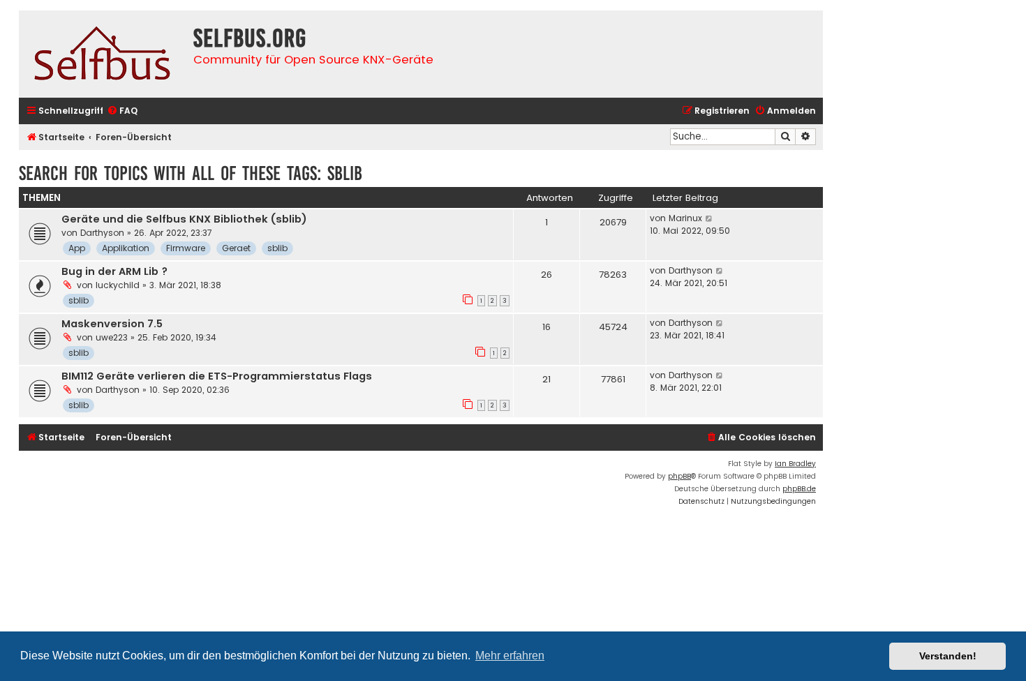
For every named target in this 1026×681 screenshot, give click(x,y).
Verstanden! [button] (947, 655)
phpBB (679, 476)
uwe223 (112, 337)
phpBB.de (799, 489)
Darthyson (102, 233)
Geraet (236, 248)
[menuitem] (122, 111)
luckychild (118, 285)
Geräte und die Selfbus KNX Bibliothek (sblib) (184, 219)
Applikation (125, 248)
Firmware (185, 248)
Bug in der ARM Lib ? (114, 271)
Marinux (685, 218)
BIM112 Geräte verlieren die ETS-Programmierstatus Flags (216, 376)
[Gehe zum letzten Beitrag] (709, 218)
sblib (277, 248)
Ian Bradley (795, 463)
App (76, 248)
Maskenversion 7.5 (112, 324)
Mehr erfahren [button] (509, 655)
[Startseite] (102, 54)
